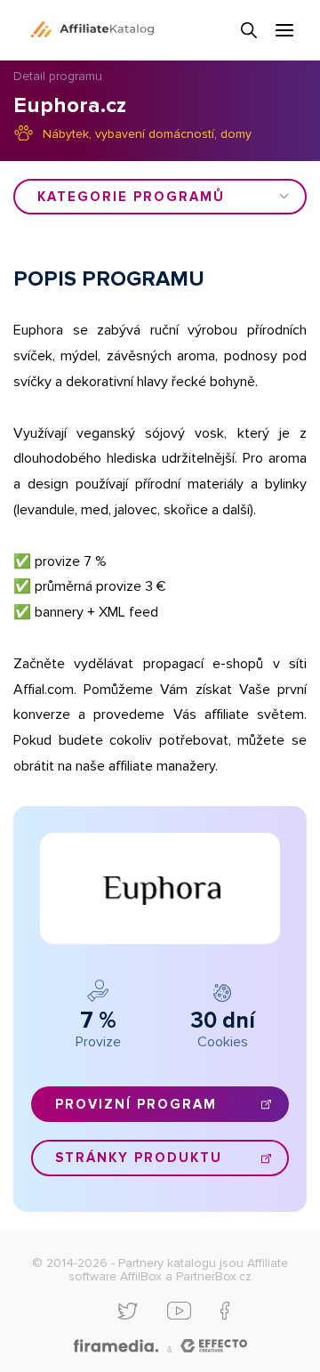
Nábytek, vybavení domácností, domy (147, 134)
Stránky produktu (138, 1158)
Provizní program (136, 1104)
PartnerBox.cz (214, 1276)
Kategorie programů (131, 197)
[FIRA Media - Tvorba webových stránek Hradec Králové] (116, 1346)
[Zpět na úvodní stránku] (92, 29)
